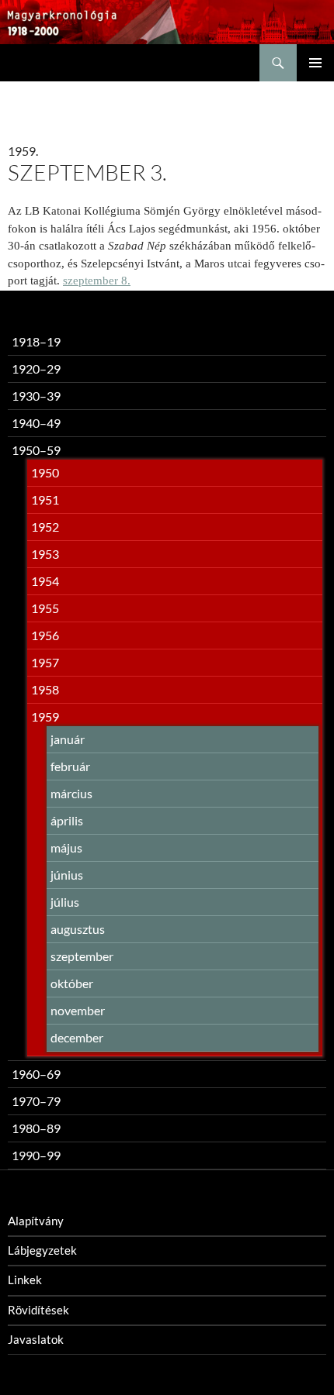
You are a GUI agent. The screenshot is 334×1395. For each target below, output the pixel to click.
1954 (45, 581)
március (71, 793)
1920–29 (36, 368)
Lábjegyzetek (42, 1250)
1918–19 (36, 341)
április (66, 820)
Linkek (25, 1279)
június (66, 874)
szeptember (81, 956)
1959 (45, 716)
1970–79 (36, 1101)
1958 (45, 689)
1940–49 (36, 422)
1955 (45, 608)
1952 (45, 526)
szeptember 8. (96, 280)
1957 (45, 662)
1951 (45, 499)
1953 (45, 553)
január (67, 739)
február (70, 766)
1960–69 (36, 1073)
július (64, 901)
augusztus (77, 928)
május (66, 847)
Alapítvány (36, 1221)
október (71, 983)
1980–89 (36, 1128)
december (76, 1037)
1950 (45, 472)
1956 (45, 635)
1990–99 (36, 1155)
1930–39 (36, 395)
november (77, 1010)
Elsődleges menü (315, 62)
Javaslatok (36, 1339)
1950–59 (36, 450)
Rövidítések (38, 1310)
